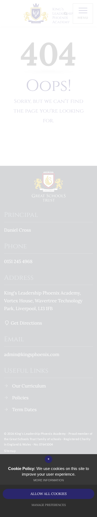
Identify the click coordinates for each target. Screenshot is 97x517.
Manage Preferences (49, 505)
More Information (48, 480)
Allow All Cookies (48, 493)
